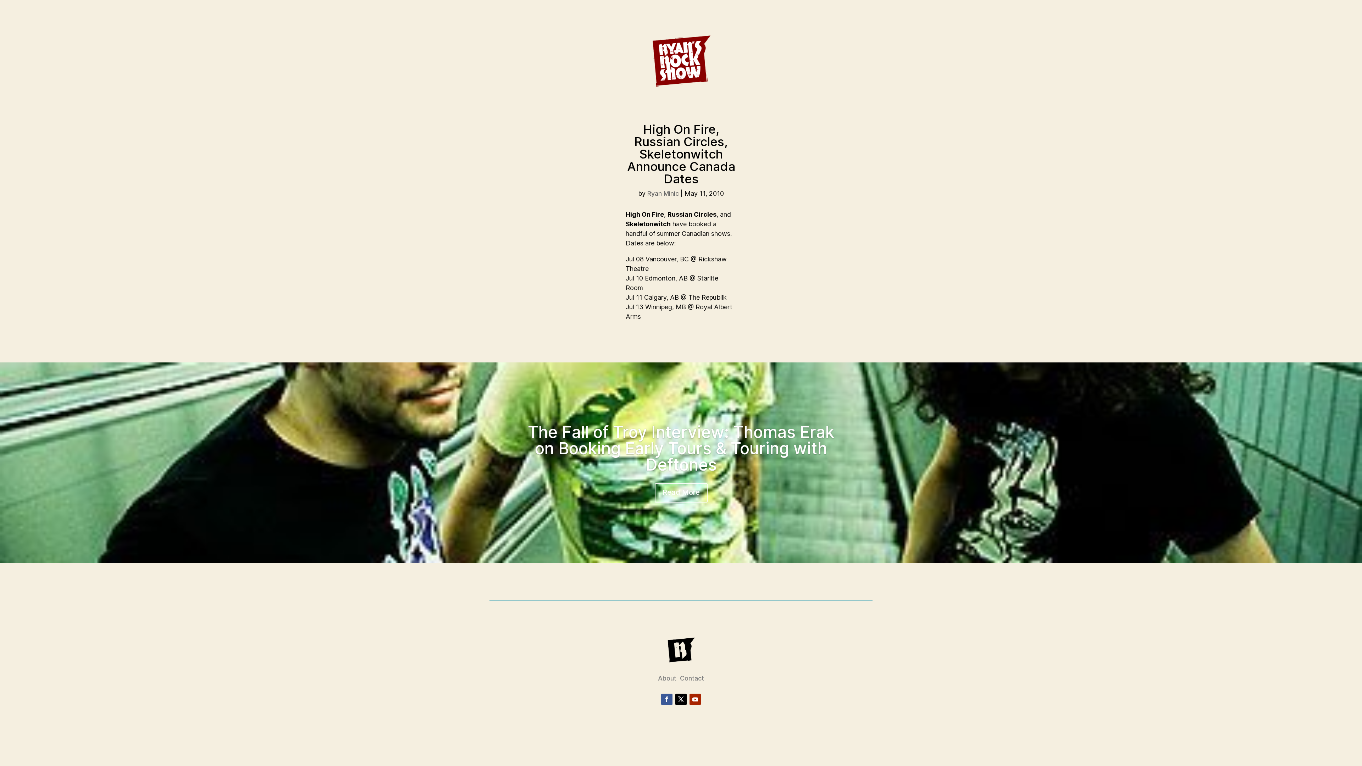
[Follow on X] (681, 699)
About (667, 678)
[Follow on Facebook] (666, 699)
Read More (681, 492)
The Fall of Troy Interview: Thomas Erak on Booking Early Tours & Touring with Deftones (681, 448)
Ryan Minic (663, 193)
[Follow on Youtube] (695, 699)
